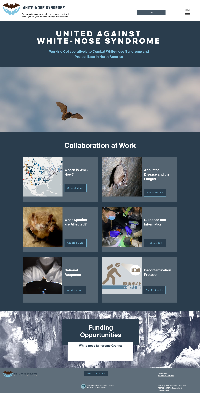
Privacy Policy (162, 373)
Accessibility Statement (166, 376)
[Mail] (83, 386)
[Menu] (187, 13)
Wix (167, 390)
